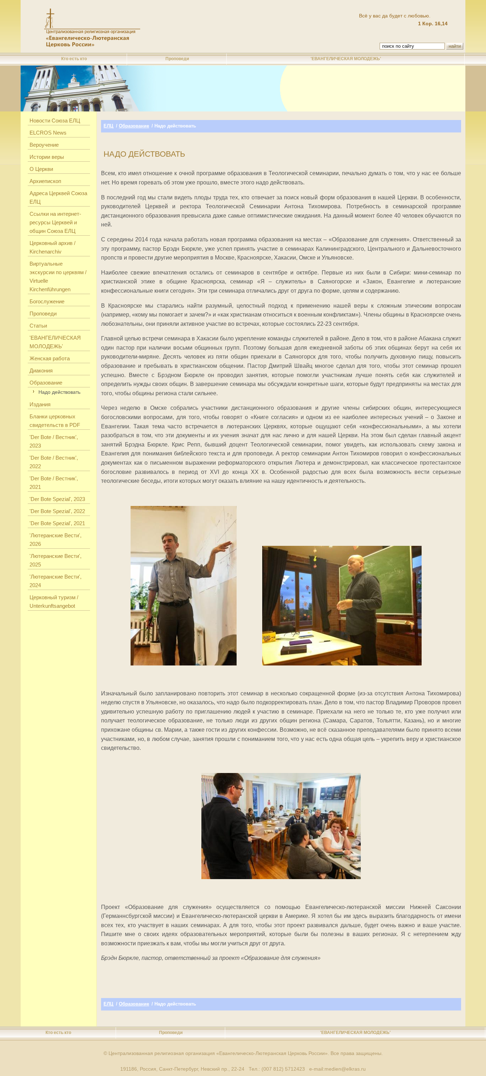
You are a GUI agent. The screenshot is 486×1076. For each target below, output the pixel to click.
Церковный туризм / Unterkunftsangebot (54, 601)
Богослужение (47, 301)
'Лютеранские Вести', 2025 (55, 560)
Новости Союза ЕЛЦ (55, 120)
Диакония (41, 370)
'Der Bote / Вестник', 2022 (54, 462)
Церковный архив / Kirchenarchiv (52, 247)
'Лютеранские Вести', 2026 (55, 539)
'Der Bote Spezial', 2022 (57, 511)
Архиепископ (45, 181)
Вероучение (44, 145)
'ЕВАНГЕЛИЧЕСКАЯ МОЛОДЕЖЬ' (346, 58)
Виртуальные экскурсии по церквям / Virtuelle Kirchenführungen (58, 276)
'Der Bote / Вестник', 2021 (54, 482)
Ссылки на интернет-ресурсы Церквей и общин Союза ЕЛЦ (55, 222)
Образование (46, 383)
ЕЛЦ (108, 126)
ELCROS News (48, 133)
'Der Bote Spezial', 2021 (57, 523)
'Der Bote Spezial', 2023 (57, 499)
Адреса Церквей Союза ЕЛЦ (58, 197)
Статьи (38, 326)
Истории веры (47, 157)
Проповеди (177, 58)
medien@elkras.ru (345, 1069)
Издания (40, 404)
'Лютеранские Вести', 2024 (55, 581)
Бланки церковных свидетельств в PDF (55, 420)
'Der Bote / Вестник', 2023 (54, 441)
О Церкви (41, 169)
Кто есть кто (74, 58)
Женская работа (50, 358)
